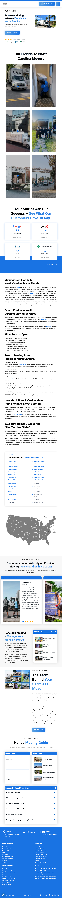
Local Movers (39, 847)
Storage (37, 860)
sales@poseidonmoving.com (46, 872)
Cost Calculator (9, 779)
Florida (18, 287)
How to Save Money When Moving (48, 658)
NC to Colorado (11, 489)
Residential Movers (41, 854)
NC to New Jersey (12, 496)
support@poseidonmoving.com (48, 878)
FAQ (3, 852)
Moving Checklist (7, 856)
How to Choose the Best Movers (49, 639)
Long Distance (39, 849)
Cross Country (39, 852)
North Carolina (31, 293)
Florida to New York (13, 466)
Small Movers (6, 884)
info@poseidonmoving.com (50, 834)
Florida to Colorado (12, 474)
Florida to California (13, 464)
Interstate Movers (40, 851)
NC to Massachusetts (13, 494)
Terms (4, 862)
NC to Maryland (12, 499)
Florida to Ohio (11, 479)
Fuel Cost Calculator (47, 765)
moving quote (18, 414)
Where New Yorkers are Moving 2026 (48, 778)
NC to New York (12, 486)
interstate (20, 303)
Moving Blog (6, 851)
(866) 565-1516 (48, 3)
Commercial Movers (41, 856)
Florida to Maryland (38, 469)
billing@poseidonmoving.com (47, 874)
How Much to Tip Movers (49, 652)
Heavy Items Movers (8, 871)
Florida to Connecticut (38, 477)
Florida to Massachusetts (39, 464)
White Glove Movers (41, 862)
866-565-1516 (42, 871)
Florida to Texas (12, 461)
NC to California (12, 483)
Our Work (8, 773)
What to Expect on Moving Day (47, 645)
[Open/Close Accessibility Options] (3, 894)
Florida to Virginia (12, 472)
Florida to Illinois (12, 477)
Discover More (38, 729)
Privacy (25, 895)
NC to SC (10, 491)
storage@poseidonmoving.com (48, 876)
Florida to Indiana (37, 472)
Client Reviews (7, 847)
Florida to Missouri (37, 474)
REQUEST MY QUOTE (12, 32)
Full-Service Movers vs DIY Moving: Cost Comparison (48, 771)
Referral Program (7, 858)
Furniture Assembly (8, 872)
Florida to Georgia (12, 469)
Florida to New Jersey (38, 466)
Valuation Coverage (8, 878)
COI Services (6, 882)
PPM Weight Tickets (47, 759)
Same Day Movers (8, 869)
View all (52, 631)
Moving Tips (9, 759)
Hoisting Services (8, 874)
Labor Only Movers (8, 880)
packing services (45, 319)
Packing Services (40, 858)
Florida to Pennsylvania (39, 461)
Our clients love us (51, 264)
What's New (8, 766)
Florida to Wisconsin (38, 479)
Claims (4, 860)
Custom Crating (7, 876)
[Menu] (58, 4)
